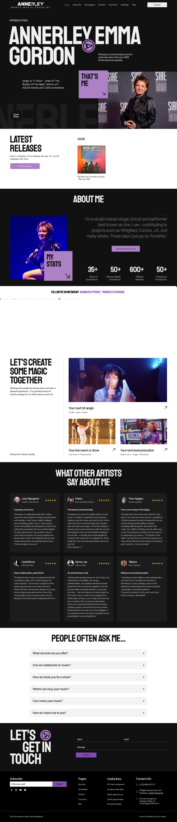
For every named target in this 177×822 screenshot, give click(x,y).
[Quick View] (92, 160)
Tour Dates (82, 799)
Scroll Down (16, 115)
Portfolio (81, 794)
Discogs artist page (114, 804)
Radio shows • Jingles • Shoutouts (134, 454)
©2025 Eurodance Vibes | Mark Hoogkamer (26, 817)
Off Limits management (115, 784)
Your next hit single (81, 408)
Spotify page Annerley (115, 799)
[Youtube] (20, 790)
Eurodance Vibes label (115, 789)
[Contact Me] (91, 84)
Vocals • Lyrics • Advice (78, 412)
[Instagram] (16, 790)
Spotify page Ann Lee (115, 794)
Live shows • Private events (80, 454)
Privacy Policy (160, 817)
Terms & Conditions (146, 817)
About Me (81, 784)
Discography (83, 789)
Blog (80, 804)
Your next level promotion (137, 450)
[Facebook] (11, 790)
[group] (122, 163)
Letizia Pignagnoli (155, 793)
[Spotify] (25, 790)
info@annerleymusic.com (150, 790)
